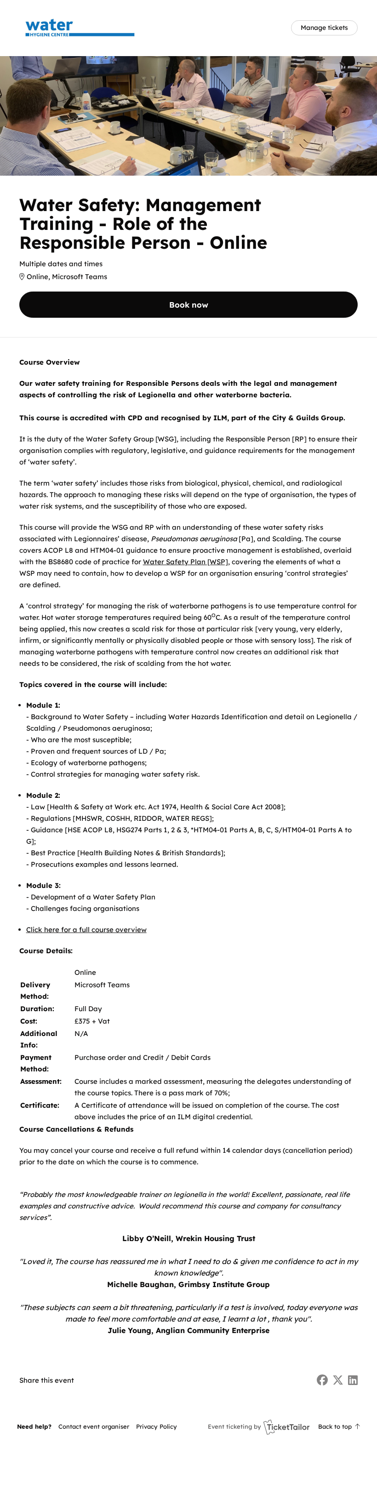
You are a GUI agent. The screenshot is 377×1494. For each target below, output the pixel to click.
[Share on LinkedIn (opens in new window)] (353, 1380)
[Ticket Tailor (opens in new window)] (286, 1427)
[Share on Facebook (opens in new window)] (322, 1380)
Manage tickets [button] (324, 27)
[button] (93, 1426)
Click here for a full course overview (86, 929)
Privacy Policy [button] (156, 1426)
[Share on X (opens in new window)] (337, 1380)
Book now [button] (188, 304)
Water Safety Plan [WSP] (185, 561)
